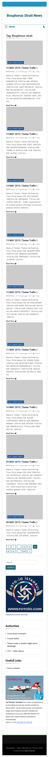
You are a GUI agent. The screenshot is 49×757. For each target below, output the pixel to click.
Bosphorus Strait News (24, 16)
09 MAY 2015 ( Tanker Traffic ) (21, 461)
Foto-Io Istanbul (13, 668)
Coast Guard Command (16, 634)
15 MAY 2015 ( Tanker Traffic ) (21, 134)
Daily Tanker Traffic (15, 62)
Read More (10, 105)
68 (8, 551)
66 (30, 547)
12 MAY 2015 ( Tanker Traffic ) (21, 292)
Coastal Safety (13, 638)
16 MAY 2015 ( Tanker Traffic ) (21, 68)
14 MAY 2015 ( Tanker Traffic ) (21, 185)
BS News (11, 71)
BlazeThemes (29, 751)
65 (24, 547)
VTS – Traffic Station (15, 651)
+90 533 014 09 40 (24, 722)
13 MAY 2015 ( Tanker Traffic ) (21, 240)
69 (14, 551)
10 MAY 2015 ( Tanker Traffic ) (21, 407)
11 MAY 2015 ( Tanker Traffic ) (21, 349)
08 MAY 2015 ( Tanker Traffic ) (21, 522)
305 (24, 551)
